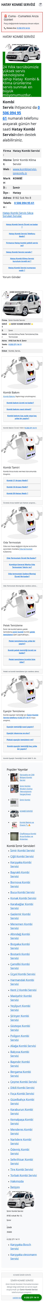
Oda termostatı (25, 549)
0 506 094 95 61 (24, 203)
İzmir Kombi (25, 800)
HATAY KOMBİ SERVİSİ (18, 4)
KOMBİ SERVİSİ (26, 811)
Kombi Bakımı (9, 396)
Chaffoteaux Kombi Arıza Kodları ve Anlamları (28, 836)
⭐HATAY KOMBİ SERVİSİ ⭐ (21, 324)
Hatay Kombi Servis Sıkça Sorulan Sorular (18, 214)
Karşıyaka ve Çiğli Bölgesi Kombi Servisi (27, 777)
